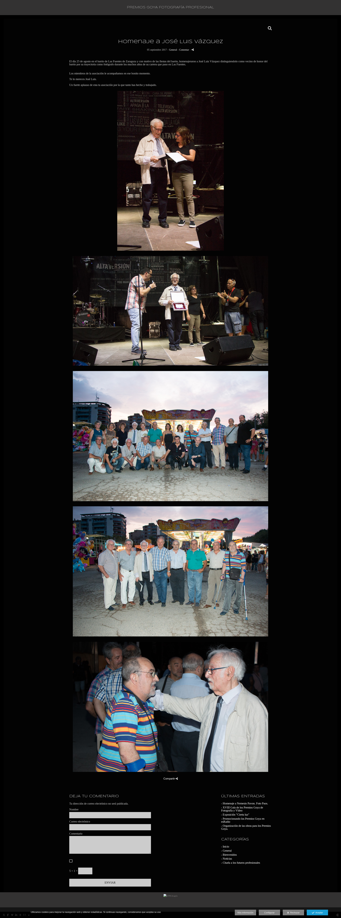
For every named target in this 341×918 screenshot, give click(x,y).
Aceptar (318, 912)
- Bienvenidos (229, 854)
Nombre (74, 809)
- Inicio (225, 846)
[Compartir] (192, 49)
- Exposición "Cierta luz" (235, 814)
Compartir (169, 778)
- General (226, 850)
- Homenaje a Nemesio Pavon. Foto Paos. (244, 803)
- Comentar (184, 49)
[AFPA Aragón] (171, 902)
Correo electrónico (79, 821)
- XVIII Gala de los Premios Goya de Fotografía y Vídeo (242, 809)
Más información (245, 912)
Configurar (269, 912)
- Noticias (226, 858)
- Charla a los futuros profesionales (240, 862)
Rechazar (294, 912)
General (173, 49)
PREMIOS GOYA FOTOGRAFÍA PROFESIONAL (170, 7)
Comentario (75, 833)
